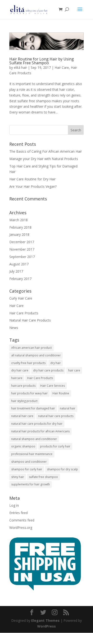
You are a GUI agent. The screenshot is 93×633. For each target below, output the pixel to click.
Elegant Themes (45, 620)
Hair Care (62, 67)
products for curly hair (55, 446)
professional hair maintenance (31, 454)
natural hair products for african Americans (40, 431)
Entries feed (18, 512)
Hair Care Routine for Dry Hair (32, 179)
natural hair (67, 408)
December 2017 (21, 242)
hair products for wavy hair (29, 393)
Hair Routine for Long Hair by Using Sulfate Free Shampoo (41, 60)
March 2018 (18, 220)
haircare (16, 378)
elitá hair (20, 67)
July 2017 (16, 271)
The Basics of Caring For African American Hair (45, 151)
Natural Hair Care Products (30, 320)
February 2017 (20, 278)
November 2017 (21, 249)
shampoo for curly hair (26, 469)
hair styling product (24, 401)
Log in (14, 505)
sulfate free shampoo (43, 477)
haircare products (23, 386)
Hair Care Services (52, 386)
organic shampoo (23, 446)
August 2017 (19, 264)
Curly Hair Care (20, 298)
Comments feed (21, 520)
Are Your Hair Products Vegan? (33, 186)
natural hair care (22, 416)
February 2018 (20, 227)
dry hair (55, 363)
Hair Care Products (23, 313)
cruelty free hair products (28, 363)
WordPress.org (20, 527)
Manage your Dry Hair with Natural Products (43, 158)
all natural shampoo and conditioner (36, 355)
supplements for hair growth (30, 484)
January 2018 (19, 234)
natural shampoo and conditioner (34, 439)
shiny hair (17, 477)
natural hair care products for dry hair (36, 424)
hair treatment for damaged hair (33, 408)
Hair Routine (60, 393)
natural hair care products (55, 416)
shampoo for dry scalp (62, 469)
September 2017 (22, 256)
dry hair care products (48, 370)
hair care (74, 370)
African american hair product (31, 348)
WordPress (46, 626)
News (13, 327)
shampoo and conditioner (29, 462)
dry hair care (19, 370)
